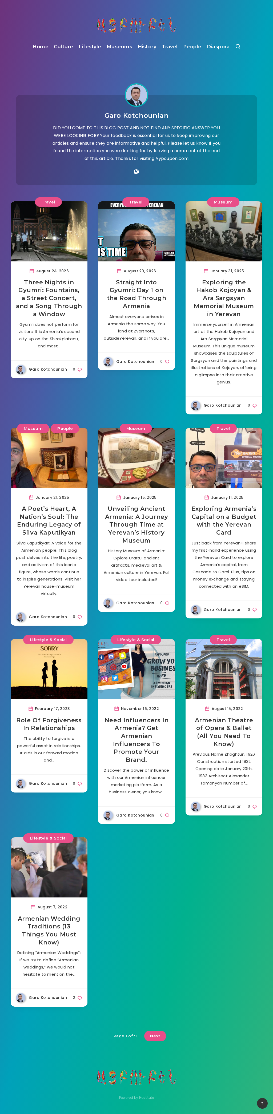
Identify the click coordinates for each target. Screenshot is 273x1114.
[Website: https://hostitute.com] (136, 172)
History (147, 47)
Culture (63, 47)
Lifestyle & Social (48, 639)
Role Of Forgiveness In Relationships (49, 724)
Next (155, 1035)
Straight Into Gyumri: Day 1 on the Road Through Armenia (136, 294)
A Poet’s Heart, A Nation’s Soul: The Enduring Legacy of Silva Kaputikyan (49, 520)
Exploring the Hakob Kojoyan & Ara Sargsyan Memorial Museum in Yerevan (224, 298)
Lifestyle (90, 47)
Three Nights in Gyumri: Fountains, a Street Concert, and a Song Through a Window (49, 298)
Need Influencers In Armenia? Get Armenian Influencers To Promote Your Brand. (136, 740)
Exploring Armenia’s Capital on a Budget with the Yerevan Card (223, 520)
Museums (120, 47)
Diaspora (218, 47)
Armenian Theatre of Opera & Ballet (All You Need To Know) (224, 732)
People (192, 47)
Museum (223, 202)
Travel (170, 47)
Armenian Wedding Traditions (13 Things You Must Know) (49, 930)
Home (41, 47)
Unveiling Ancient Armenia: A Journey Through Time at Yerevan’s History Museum (136, 524)
